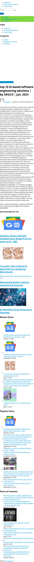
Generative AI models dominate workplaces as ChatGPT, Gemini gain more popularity (18, 384)
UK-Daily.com (9, 561)
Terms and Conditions (10, 4)
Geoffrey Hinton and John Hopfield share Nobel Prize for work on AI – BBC (16, 238)
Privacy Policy (7, 6)
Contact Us (7, 2)
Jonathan (8, 102)
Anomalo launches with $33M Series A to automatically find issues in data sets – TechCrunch (16, 554)
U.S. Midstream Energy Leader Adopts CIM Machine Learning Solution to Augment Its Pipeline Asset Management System (17, 442)
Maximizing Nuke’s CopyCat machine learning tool (14, 284)
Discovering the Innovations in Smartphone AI (18, 542)
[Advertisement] (17, 63)
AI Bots (5, 17)
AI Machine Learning (10, 19)
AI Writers (6, 21)
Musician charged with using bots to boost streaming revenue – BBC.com (17, 355)
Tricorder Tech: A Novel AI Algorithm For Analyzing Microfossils (13, 269)
